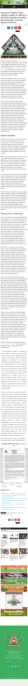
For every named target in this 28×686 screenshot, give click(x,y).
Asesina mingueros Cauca (12, 512)
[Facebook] (9, 666)
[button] (26, 6)
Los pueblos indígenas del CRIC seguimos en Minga (14, 541)
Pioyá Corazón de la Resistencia (8, 343)
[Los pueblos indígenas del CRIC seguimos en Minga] (14, 536)
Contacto (14, 675)
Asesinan (20, 512)
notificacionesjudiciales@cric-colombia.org (14, 658)
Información (19, 675)
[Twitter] (15, 666)
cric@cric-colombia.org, (15, 656)
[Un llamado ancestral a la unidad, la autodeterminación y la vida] (5, 551)
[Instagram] (12, 666)
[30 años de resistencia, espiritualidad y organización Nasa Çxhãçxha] (23, 551)
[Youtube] (19, 666)
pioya (11, 514)
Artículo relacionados (6, 528)
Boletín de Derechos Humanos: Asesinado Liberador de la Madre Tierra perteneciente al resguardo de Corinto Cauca (14, 500)
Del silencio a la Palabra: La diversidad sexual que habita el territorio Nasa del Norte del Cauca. (14, 557)
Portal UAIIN (8, 675)
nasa (7, 514)
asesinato (3, 514)
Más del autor (4, 530)
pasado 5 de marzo (21, 61)
